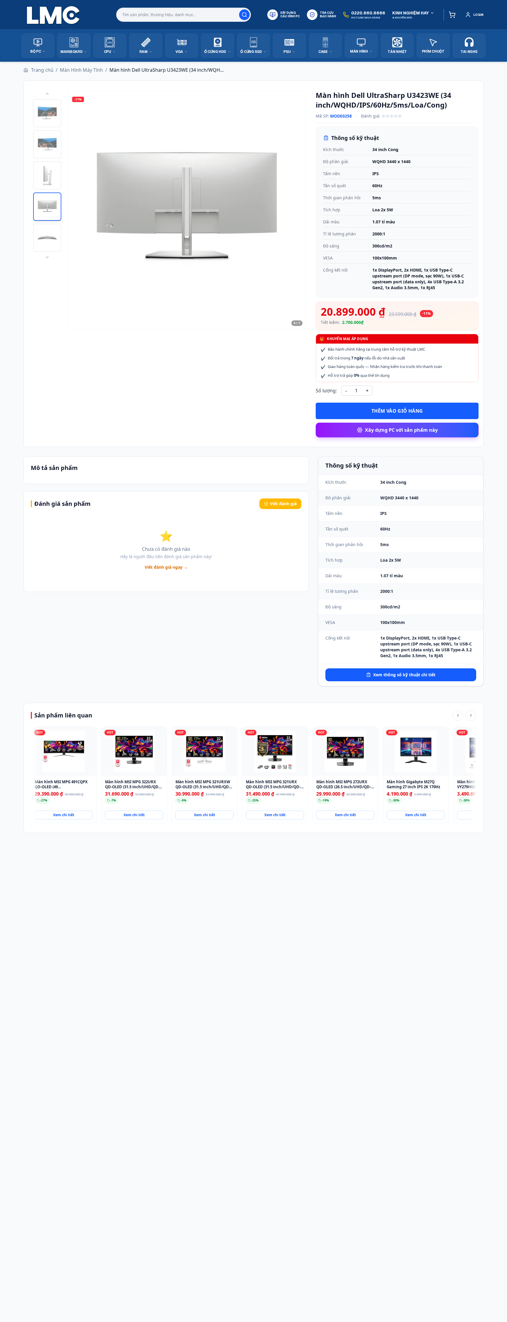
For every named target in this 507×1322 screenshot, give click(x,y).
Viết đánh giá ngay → (166, 567)
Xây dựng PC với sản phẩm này (401, 430)
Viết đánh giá (283, 503)
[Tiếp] (471, 715)
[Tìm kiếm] (244, 14)
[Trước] (458, 715)
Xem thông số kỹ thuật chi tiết (404, 674)
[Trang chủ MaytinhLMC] (53, 14)
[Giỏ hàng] (451, 15)
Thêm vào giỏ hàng (397, 411)
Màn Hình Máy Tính (81, 70)
